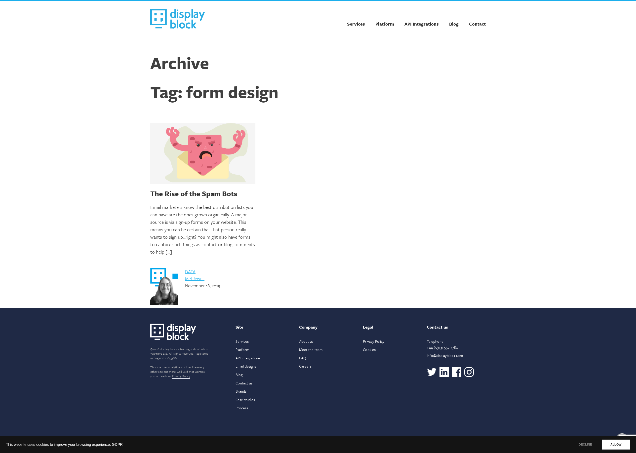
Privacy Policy (181, 376)
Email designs (246, 366)
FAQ (302, 358)
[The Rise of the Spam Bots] (202, 153)
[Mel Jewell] (164, 303)
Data (190, 271)
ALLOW (615, 444)
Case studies (245, 399)
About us (306, 341)
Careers (305, 366)
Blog (454, 24)
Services (356, 24)
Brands (241, 391)
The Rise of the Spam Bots (193, 193)
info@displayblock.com (445, 355)
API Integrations (421, 24)
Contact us (244, 383)
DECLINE (585, 444)
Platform (384, 24)
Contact (477, 24)
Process (242, 408)
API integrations (248, 358)
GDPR (117, 445)
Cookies (369, 349)
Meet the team (310, 349)
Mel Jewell (194, 278)
